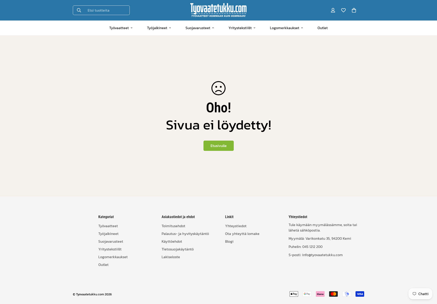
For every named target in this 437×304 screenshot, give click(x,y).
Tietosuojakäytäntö (178, 249)
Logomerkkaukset (284, 28)
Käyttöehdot (172, 241)
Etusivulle (219, 145)
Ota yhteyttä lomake (242, 233)
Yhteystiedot (235, 226)
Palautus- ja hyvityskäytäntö (185, 233)
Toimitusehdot (173, 226)
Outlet (323, 28)
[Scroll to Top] (428, 279)
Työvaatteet (119, 28)
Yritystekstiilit (240, 28)
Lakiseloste (171, 257)
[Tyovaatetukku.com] (218, 10)
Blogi (229, 241)
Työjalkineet (157, 28)
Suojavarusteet (197, 28)
